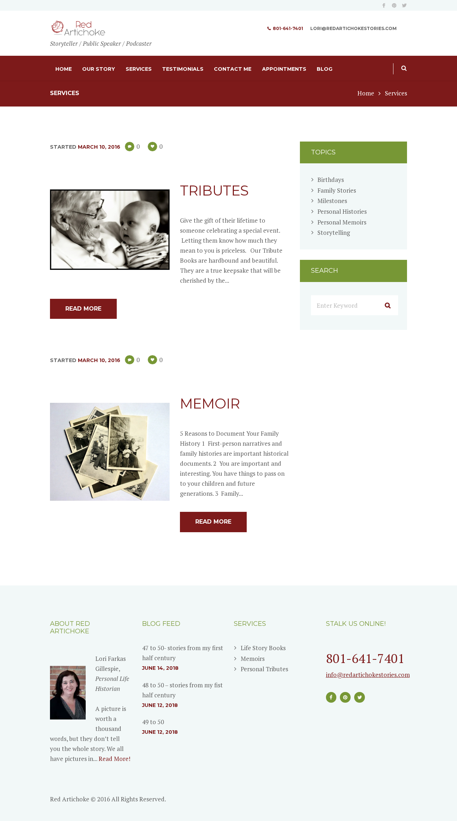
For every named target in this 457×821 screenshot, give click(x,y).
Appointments (284, 69)
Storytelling (333, 232)
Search (401, 72)
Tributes (214, 190)
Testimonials (183, 69)
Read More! (114, 759)
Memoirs (253, 658)
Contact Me (232, 69)
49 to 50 (153, 722)
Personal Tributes (264, 669)
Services (139, 69)
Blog (324, 69)
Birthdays (330, 179)
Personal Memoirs (341, 222)
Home (63, 69)
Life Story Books (263, 648)
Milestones (332, 201)
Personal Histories (342, 211)
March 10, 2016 (99, 147)
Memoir (210, 403)
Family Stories (336, 190)
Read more (83, 308)
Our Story (98, 69)
